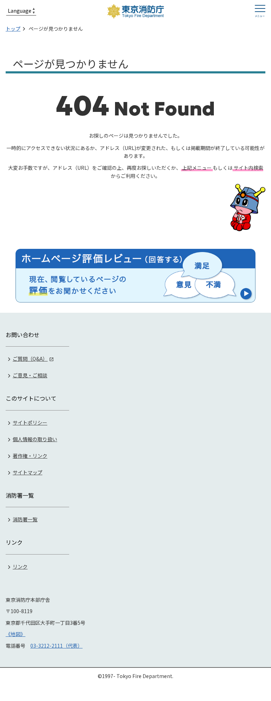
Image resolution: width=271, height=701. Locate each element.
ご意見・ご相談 (30, 375)
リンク (20, 566)
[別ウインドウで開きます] (135, 275)
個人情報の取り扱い (35, 439)
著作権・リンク (30, 455)
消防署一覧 (25, 519)
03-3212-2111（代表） (56, 645)
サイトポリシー (30, 422)
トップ (13, 28)
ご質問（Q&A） (30, 358)
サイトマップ (27, 472)
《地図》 (15, 633)
